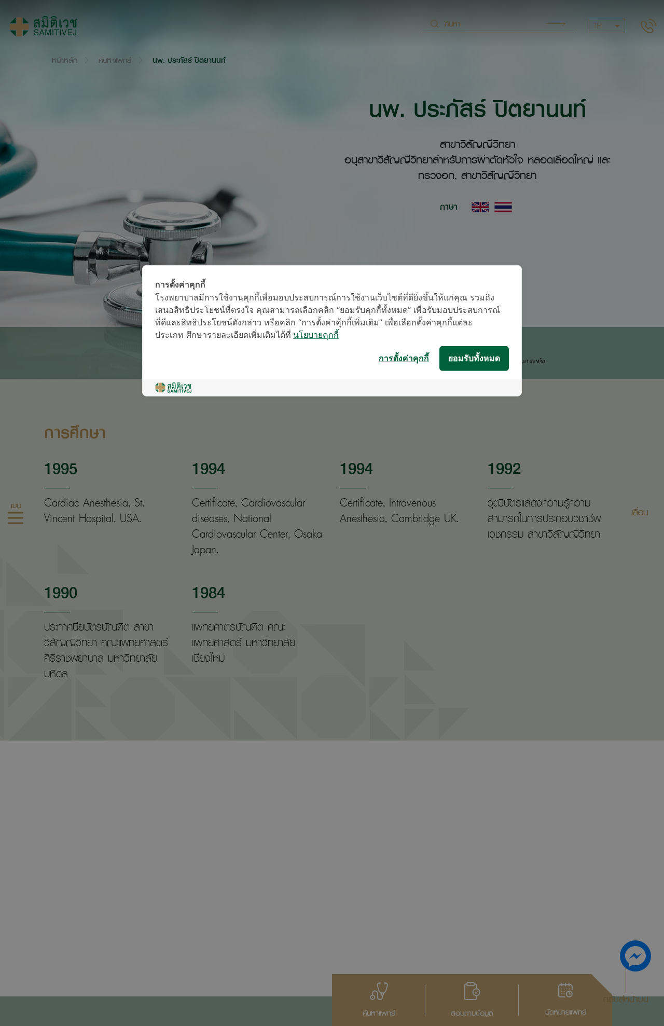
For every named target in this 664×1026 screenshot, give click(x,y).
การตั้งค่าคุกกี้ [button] (404, 358)
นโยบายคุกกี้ (316, 335)
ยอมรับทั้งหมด (474, 358)
